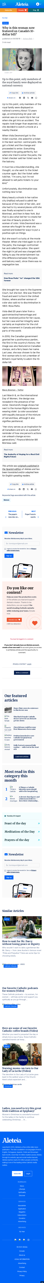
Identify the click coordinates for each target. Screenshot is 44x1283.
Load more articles (22, 756)
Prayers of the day (17, 840)
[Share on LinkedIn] (24, 98)
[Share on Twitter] (28, 98)
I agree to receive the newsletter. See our (21, 549)
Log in (29, 664)
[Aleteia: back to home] (22, 4)
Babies (7, 1046)
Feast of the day (15, 823)
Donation (22, 1218)
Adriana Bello (27, 39)
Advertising (22, 1221)
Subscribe (8, 10)
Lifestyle (22, 1189)
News (22, 1186)
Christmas (8, 1086)
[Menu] (7, 4)
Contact (22, 1267)
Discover (22, 1195)
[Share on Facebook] (20, 98)
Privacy (22, 1275)
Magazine (22, 1212)
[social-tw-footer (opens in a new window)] (24, 1240)
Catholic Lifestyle (11, 966)
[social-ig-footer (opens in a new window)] (28, 1240)
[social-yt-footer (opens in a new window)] (16, 1240)
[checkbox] (5, 549)
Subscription (22, 1215)
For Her (5, 18)
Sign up (9, 556)
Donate (21, 10)
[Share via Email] (32, 98)
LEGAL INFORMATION (22, 1259)
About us (22, 1255)
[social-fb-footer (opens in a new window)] (20, 1240)
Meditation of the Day (20, 831)
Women (6, 500)
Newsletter (22, 1206)
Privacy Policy (22, 1271)
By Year (22, 1232)
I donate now (12, 620)
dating (7, 919)
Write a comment (22, 673)
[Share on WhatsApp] (36, 98)
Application (22, 1209)
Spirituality (22, 1192)
